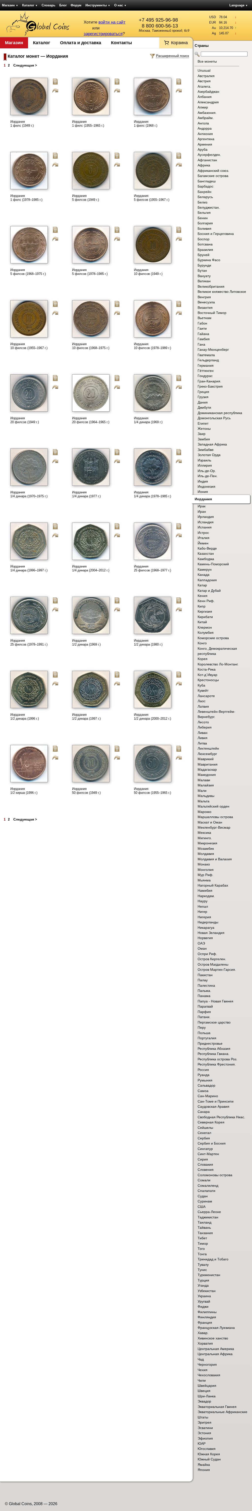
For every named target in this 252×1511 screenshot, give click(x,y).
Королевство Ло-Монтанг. (218, 664)
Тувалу (203, 1265)
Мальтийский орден (213, 806)
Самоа (203, 1091)
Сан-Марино (208, 1096)
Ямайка (204, 1465)
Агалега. (204, 86)
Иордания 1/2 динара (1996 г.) (24, 716)
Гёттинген (206, 371)
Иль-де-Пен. (208, 476)
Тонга (202, 1254)
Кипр (201, 606)
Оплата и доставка (80, 42)
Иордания (203, 499)
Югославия (207, 1449)
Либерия (205, 727)
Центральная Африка (215, 1354)
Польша (204, 1033)
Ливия (202, 738)
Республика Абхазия (214, 1049)
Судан (203, 1196)
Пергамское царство (214, 1022)
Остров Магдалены (213, 964)
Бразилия (205, 250)
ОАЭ (201, 943)
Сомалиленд (208, 1185)
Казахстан (206, 553)
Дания (203, 402)
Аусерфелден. (209, 155)
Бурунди (204, 265)
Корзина (179, 42)
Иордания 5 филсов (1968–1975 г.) (28, 272)
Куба (201, 685)
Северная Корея (211, 1122)
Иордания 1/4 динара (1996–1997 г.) (28, 568)
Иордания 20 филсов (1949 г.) (24, 420)
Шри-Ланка (207, 1396)
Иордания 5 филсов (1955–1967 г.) (151, 198)
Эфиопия (205, 1438)
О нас (120, 5)
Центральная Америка (216, 1349)
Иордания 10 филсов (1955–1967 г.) (28, 346)
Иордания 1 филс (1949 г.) (22, 123)
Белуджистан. (209, 207)
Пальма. (204, 991)
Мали (202, 791)
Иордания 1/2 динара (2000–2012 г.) (152, 716)
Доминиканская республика (220, 413)
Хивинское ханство (213, 1338)
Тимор (203, 1243)
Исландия (206, 522)
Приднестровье (210, 1043)
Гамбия (204, 339)
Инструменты (97, 5)
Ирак (201, 506)
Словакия (205, 1164)
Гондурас (205, 376)
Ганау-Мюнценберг (213, 349)
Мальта (203, 801)
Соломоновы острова (215, 1175)
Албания (205, 97)
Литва (202, 743)
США (201, 1207)
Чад (201, 1359)
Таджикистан (208, 1217)
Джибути (204, 407)
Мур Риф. (205, 875)
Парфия (204, 1012)
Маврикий (206, 759)
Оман (202, 948)
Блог (63, 5)
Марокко (204, 812)
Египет (203, 423)
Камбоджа (206, 559)
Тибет (202, 1238)
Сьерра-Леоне (209, 1212)
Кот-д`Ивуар (207, 675)
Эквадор (204, 1401)
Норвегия (205, 938)
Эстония (204, 1433)
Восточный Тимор (212, 313)
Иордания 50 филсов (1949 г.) (86, 791)
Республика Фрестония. (217, 1064)
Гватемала (206, 355)
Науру (202, 901)
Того (201, 1249)
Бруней (203, 255)
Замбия (204, 439)
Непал (203, 906)
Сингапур (205, 1149)
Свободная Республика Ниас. (221, 1117)
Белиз (202, 202)
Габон (202, 323)
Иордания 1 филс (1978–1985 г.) (26, 198)
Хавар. (203, 1333)
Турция (203, 1280)
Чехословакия (209, 1375)
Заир (201, 434)
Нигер (202, 912)
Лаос (201, 701)
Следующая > (25, 65)
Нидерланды (208, 922)
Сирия (203, 1159)
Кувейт (203, 690)
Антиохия (205, 134)
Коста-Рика (207, 669)
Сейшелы (205, 1128)
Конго (202, 643)
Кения (202, 596)
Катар (202, 585)
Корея (202, 659)
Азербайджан (208, 92)
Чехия (202, 1370)
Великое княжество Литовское (222, 292)
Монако (204, 864)
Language (238, 5)
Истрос (203, 533)
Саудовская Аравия (213, 1106)
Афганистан (207, 160)
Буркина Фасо (209, 260)
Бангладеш (207, 181)
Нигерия (204, 917)
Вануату (204, 276)
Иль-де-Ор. (207, 471)
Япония (204, 1470)
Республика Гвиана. (213, 1054)
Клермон (205, 627)
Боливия (204, 228)
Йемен (203, 543)
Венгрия (204, 297)
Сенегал (204, 1133)
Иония (203, 492)
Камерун (205, 569)
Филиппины (207, 1312)
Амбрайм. (206, 118)
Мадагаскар (207, 769)
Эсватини (205, 1428)
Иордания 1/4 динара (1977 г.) (86, 494)
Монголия (206, 870)
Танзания (205, 1233)
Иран (202, 511)
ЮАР (201, 1443)
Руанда (203, 1075)
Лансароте (206, 696)
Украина (204, 1296)
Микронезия (207, 843)
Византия (205, 308)
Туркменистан (209, 1275)
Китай (202, 622)
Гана (201, 344)
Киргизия (205, 611)
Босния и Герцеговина (216, 234)
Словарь (48, 5)
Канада (203, 575)
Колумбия (206, 632)
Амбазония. (207, 113)
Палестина (206, 985)
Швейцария (207, 1386)
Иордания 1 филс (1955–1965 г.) (88, 123)
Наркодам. (206, 896)
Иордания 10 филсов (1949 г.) (148, 272)
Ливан (202, 733)
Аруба (202, 149)
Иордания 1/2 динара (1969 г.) (86, 642)
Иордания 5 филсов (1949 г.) (85, 198)
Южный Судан (209, 1459)
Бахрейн (204, 192)
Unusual (204, 70)
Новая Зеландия (211, 933)
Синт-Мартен (208, 1154)
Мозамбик (206, 848)
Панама (204, 996)
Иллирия (205, 465)
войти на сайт (112, 22)
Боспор (203, 239)
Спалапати (206, 1191)
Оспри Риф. (207, 954)
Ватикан (204, 281)
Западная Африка (212, 444)
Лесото (203, 722)
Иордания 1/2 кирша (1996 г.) (23, 791)
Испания (205, 527)
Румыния (205, 1080)
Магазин (10, 5)
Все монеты (207, 61)
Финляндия (207, 1317)
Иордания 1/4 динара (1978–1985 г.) (152, 494)
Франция (205, 1322)
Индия (203, 481)
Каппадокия (207, 580)
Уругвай (204, 1301)
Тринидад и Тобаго (213, 1259)
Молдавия (206, 854)
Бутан (202, 270)
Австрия (204, 81)
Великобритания (211, 286)
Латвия (203, 706)
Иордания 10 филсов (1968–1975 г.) (90, 346)
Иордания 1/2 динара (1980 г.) (148, 642)
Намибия (205, 890)
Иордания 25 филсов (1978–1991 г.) (28, 642)
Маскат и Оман (210, 822)
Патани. (204, 1017)
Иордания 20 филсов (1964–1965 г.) (90, 420)
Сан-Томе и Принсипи (216, 1101)
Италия (203, 538)
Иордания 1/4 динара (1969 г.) (148, 420)
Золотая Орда (209, 455)
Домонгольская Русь (214, 418)
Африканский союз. (213, 171)
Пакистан (205, 975)
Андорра (205, 128)
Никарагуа (206, 928)
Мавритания (208, 764)
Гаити (202, 328)
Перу (202, 1027)
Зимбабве (206, 450)
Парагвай (205, 1006)
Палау (203, 980)
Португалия (207, 1038)
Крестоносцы (208, 680)
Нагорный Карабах (213, 885)
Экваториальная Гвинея (217, 1407)
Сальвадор (206, 1085)
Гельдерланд (208, 360)
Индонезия (206, 486)
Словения (206, 1170)
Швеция (204, 1391)
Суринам (205, 1201)
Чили (202, 1380)
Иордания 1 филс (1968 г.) (145, 123)
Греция (203, 392)
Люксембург (207, 754)
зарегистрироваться (103, 33)
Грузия (203, 397)
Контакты (121, 42)
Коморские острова (213, 638)
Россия (203, 1070)
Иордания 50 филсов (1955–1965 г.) (152, 791)
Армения (205, 144)
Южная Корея (209, 1454)
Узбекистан (207, 1291)
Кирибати (205, 617)
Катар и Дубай (209, 591)
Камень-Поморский (213, 564)
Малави (204, 780)
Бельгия (204, 213)
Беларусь (205, 197)
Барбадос (205, 186)
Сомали (204, 1180)
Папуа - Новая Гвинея (215, 1001)
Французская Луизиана (216, 1328)
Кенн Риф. (206, 601)
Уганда (203, 1285)
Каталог (30, 5)
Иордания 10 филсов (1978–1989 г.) (152, 346)
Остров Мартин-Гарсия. (217, 969)
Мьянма (204, 880)
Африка (204, 165)
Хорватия (205, 1343)
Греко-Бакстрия (210, 386)
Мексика (204, 833)
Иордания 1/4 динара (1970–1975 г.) (28, 494)
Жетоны (204, 429)
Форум (76, 5)
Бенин (203, 218)
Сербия (204, 1138)
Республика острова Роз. (217, 1059)
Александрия (208, 102)
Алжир (203, 107)
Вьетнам (204, 318)
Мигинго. (205, 838)
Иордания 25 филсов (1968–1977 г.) (152, 568)
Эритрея (204, 1422)
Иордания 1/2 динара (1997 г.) (86, 716)
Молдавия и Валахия (215, 859)
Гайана (203, 334)
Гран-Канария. (209, 381)
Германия (206, 365)
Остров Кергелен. (212, 959)
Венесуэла (206, 302)
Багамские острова (213, 176)
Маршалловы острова (215, 817)
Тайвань (204, 1227)
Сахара (204, 1112)
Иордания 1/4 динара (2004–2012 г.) (90, 568)
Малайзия (206, 785)
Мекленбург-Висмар (214, 827)
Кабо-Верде (207, 548)
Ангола (203, 123)
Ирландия (206, 517)
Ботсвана (205, 244)
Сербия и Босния (212, 1143)
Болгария (205, 223)
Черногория (207, 1364)
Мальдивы (206, 796)
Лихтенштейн (208, 748)
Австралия (206, 76)
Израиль (204, 460)
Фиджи (203, 1307)
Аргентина (206, 139)
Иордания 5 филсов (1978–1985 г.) (90, 272)
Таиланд (204, 1222)
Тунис (202, 1270)
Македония (207, 775)
